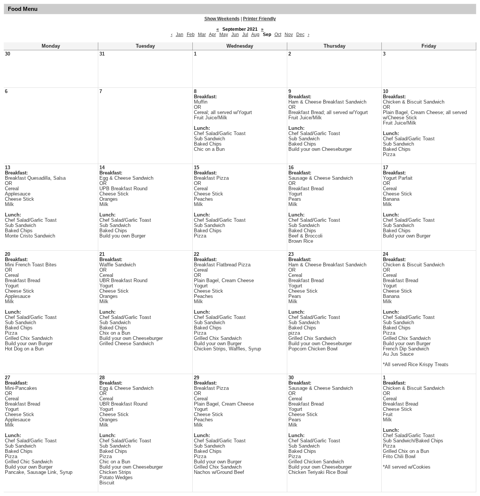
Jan (179, 34)
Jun (235, 34)
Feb (191, 34)
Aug (255, 34)
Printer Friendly (259, 18)
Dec (300, 34)
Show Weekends (222, 18)
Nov (289, 34)
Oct (277, 34)
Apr (212, 34)
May (223, 34)
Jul (245, 34)
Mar (202, 34)
